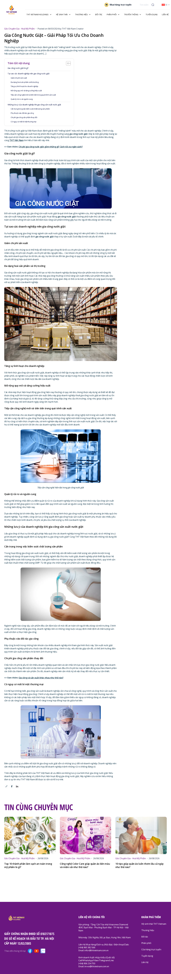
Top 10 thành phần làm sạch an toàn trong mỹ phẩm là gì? (28, 865)
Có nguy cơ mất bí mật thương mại (24, 121)
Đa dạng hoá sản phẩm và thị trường (25, 82)
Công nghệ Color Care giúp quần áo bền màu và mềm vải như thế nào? (85, 865)
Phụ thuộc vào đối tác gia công (22, 113)
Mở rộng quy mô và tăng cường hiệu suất (26, 90)
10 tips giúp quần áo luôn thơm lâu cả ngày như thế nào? (139, 865)
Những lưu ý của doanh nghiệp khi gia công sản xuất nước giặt (34, 104)
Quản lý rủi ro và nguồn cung (22, 99)
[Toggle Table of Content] (68, 63)
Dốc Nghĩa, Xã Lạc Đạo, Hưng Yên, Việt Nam (109, 937)
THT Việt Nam (16, 140)
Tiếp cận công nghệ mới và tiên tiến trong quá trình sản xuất (33, 95)
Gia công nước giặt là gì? (18, 68)
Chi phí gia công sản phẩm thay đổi (24, 117)
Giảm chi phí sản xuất (19, 78)
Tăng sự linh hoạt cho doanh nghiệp (24, 86)
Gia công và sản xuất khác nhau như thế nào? (41, 677)
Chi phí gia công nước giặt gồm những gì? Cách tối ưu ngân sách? (51, 146)
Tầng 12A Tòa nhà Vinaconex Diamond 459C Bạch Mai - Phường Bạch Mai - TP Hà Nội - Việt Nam (103, 927)
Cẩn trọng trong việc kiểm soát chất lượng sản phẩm (30, 109)
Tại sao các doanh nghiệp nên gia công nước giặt (29, 73)
